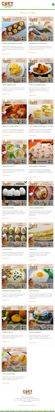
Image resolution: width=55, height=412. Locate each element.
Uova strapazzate (9, 85)
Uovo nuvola (34, 291)
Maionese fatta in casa (38, 43)
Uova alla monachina (37, 85)
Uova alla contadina (10, 126)
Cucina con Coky (27, 12)
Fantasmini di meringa (37, 166)
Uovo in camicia (35, 332)
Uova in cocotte (8, 166)
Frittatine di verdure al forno (41, 126)
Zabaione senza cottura (11, 291)
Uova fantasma (8, 208)
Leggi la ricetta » (6, 53)
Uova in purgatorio (36, 208)
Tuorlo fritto (7, 332)
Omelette (32, 249)
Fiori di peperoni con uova (12, 43)
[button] (53, 4)
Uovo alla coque (8, 374)
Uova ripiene (7, 249)
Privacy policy (33, 405)
